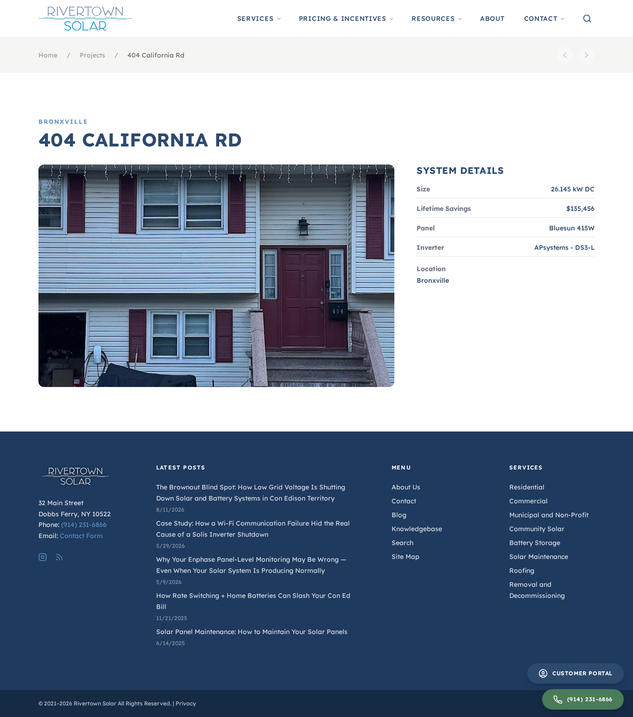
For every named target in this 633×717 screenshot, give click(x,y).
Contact (404, 501)
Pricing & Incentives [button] (342, 18)
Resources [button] (433, 18)
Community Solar (536, 529)
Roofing (521, 570)
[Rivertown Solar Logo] (85, 18)
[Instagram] (42, 557)
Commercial (528, 501)
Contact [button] (540, 18)
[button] (587, 18)
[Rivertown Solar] (81, 476)
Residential (526, 487)
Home (47, 55)
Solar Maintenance (538, 556)
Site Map (405, 556)
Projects (92, 55)
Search (402, 543)
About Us (406, 487)
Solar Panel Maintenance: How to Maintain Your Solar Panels (252, 632)
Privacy (186, 703)
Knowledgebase (417, 529)
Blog (399, 515)
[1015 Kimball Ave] (565, 55)
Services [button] (255, 18)
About (492, 18)
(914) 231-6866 (84, 524)
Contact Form (81, 536)
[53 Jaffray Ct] (586, 55)
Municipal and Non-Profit (549, 515)
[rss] (59, 557)
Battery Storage (534, 543)
